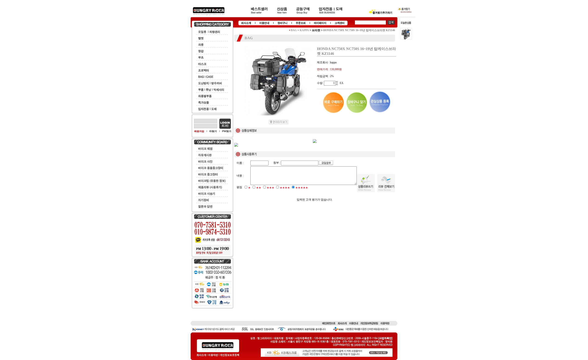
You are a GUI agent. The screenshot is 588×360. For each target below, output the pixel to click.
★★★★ (285, 187)
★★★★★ (301, 187)
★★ (258, 187)
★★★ (270, 187)
